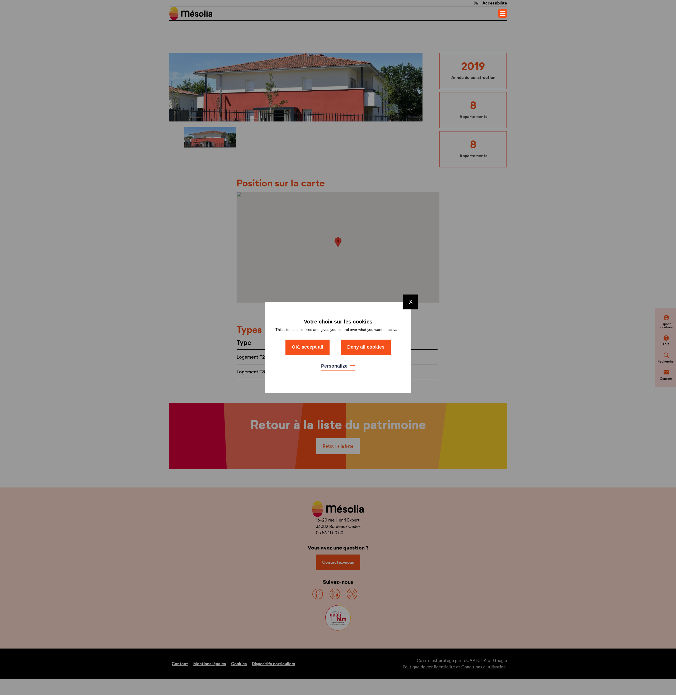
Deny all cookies (365, 347)
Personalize (335, 366)
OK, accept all (307, 347)
